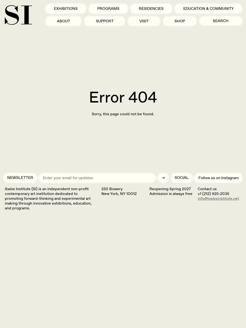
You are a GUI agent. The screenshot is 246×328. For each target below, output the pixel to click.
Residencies (151, 8)
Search (220, 20)
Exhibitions (66, 8)
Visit (144, 21)
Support (105, 21)
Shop (179, 21)
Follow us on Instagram (218, 178)
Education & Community (208, 8)
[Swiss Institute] (18, 15)
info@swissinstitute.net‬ (218, 198)
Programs (108, 8)
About (63, 21)
